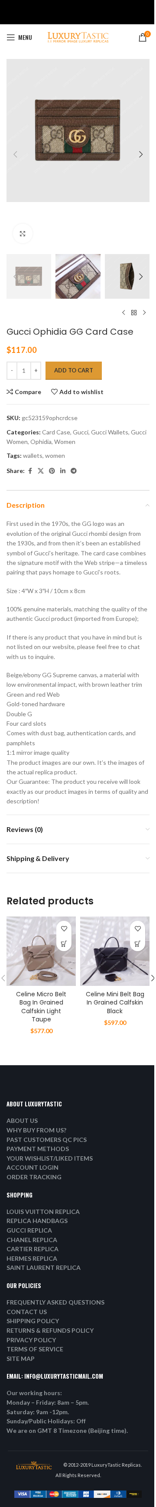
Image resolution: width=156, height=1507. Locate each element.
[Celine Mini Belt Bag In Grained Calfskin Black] (115, 951)
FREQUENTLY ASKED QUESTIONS (55, 1302)
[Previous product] (123, 312)
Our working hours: (34, 1392)
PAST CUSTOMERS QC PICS (46, 1139)
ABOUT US (22, 1120)
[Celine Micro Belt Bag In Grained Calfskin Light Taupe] (41, 951)
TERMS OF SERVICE (34, 1349)
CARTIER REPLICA (32, 1249)
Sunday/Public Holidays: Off (46, 1421)
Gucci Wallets (109, 432)
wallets (32, 455)
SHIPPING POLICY (32, 1320)
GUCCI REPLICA (29, 1230)
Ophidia (41, 441)
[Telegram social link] (73, 471)
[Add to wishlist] (64, 928)
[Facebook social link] (30, 471)
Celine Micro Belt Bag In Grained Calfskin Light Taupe (41, 1007)
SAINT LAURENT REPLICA (43, 1267)
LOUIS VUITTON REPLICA (43, 1211)
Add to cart (73, 370)
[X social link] (40, 471)
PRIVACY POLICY (31, 1340)
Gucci (80, 432)
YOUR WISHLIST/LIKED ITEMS (49, 1158)
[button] (15, 154)
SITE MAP (20, 1358)
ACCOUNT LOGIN (32, 1167)
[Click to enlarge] (22, 233)
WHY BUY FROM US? (36, 1130)
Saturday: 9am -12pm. (37, 1412)
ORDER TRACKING (34, 1177)
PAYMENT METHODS (37, 1148)
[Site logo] (78, 36)
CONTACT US (26, 1311)
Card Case (56, 432)
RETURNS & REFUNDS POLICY (50, 1330)
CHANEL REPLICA (31, 1239)
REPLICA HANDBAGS (37, 1220)
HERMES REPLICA (31, 1258)
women (55, 455)
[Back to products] (134, 312)
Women (64, 441)
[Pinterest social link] (52, 471)
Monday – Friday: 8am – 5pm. (47, 1402)
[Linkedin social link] (63, 471)
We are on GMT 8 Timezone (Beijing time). (67, 1430)
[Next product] (144, 312)
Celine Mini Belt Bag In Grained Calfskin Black (115, 1002)
